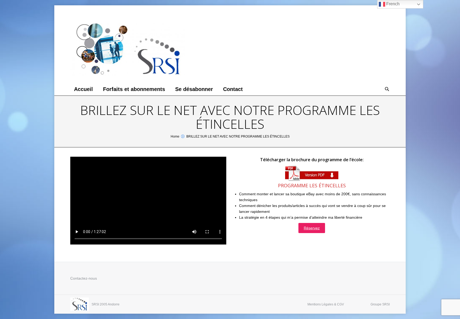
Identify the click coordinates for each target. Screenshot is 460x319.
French (392, 4)
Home (175, 136)
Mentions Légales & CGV (325, 304)
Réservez (312, 228)
